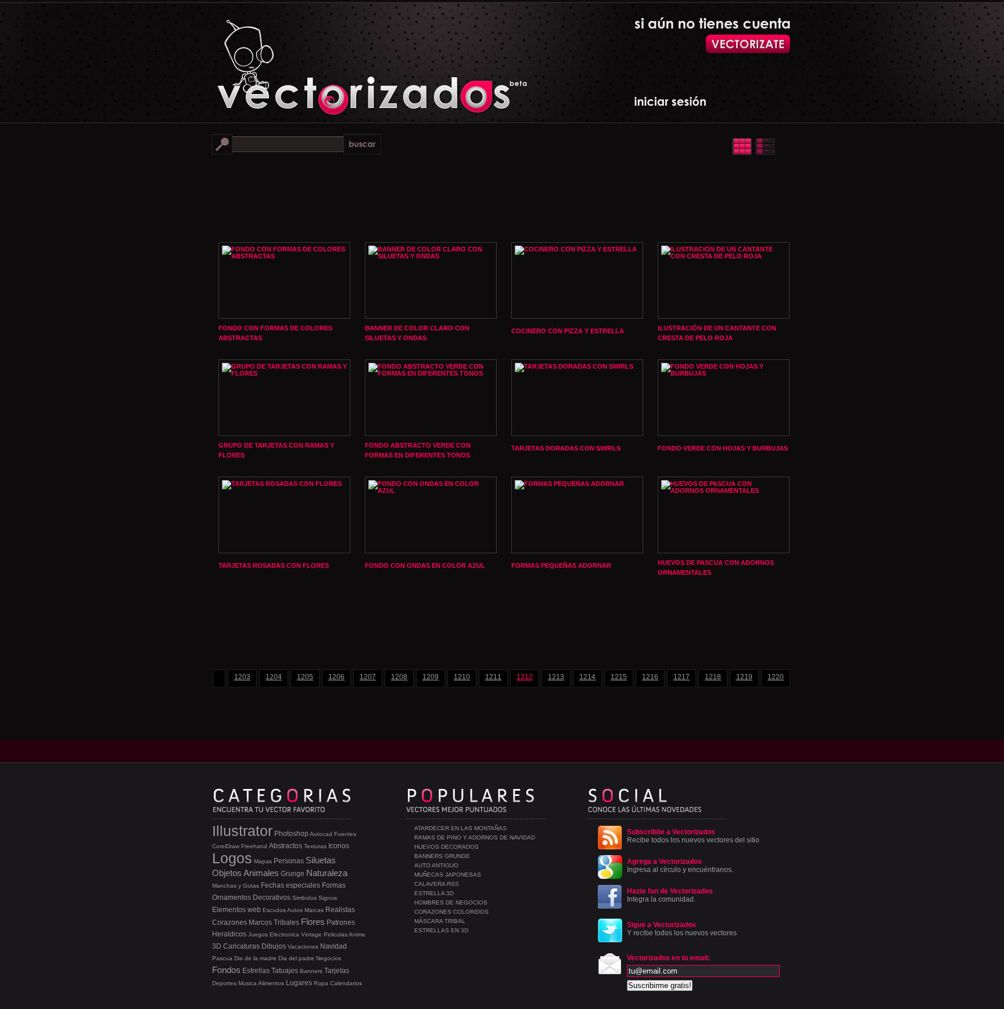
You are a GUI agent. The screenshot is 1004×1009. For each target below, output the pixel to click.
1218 (713, 677)
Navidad (333, 946)
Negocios (328, 958)
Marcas (314, 910)
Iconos (338, 846)
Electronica (284, 934)
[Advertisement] (502, 197)
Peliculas (335, 934)
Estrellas (256, 971)
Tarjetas (336, 971)
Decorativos (272, 897)
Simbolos (304, 898)
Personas (289, 861)
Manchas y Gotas (235, 885)
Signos (327, 898)
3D (216, 946)
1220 (776, 677)
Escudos (274, 910)
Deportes (224, 983)
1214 (587, 677)
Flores (313, 922)
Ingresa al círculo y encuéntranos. (680, 865)
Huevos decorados (446, 847)
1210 (462, 677)
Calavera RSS (436, 884)
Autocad (321, 834)
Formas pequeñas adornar (561, 565)
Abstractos (285, 846)
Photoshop (291, 834)
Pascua (222, 958)
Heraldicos (229, 934)
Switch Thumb (753, 146)
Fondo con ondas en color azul (425, 565)
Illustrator (242, 831)
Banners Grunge (442, 856)
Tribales (286, 922)
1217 (681, 677)
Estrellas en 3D (441, 930)
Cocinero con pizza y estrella (567, 330)
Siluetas (321, 860)
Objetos (227, 873)
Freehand (254, 846)
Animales (261, 873)
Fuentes (345, 834)
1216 (650, 677)
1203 (242, 677)
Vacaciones (303, 946)
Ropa (321, 983)
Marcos (260, 922)
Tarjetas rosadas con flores (273, 565)
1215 (619, 677)
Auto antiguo (436, 865)
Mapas (263, 861)
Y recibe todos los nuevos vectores (682, 929)
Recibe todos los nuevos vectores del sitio (693, 836)
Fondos (226, 970)
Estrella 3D (434, 893)
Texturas (315, 846)
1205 (305, 677)
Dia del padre (296, 958)
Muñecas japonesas (447, 874)
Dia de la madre (255, 958)
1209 (430, 677)
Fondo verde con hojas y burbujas (723, 448)
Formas (334, 885)
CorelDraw (225, 846)
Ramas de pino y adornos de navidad (474, 837)
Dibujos (273, 946)
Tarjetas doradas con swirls (566, 448)
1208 (399, 677)
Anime (357, 934)
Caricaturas (241, 946)
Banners (311, 971)
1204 (274, 677)
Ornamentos (231, 897)
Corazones (229, 922)
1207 (368, 677)
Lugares (299, 983)
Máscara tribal (439, 921)
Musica (247, 983)
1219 (744, 677)
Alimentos (271, 983)
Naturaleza (326, 873)
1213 (556, 677)
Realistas (340, 910)
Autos (295, 910)
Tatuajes (284, 971)
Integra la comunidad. (670, 895)
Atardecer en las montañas (460, 828)
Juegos (258, 934)
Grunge (292, 874)
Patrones (341, 922)
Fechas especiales (290, 885)
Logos (232, 858)
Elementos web (236, 910)
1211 (493, 677)
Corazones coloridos (451, 912)
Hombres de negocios (450, 902)
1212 (525, 677)
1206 (336, 677)
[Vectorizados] (319, 58)
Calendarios (346, 983)
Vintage (311, 934)
